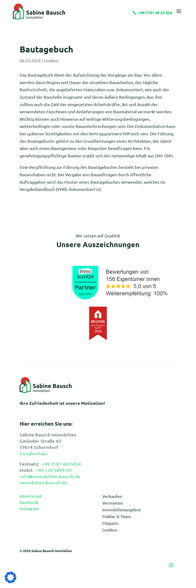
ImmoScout (31, 495)
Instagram (29, 508)
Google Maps (34, 453)
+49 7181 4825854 (61, 463)
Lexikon (51, 60)
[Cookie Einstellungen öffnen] (10, 581)
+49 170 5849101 (54, 470)
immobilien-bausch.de (43, 482)
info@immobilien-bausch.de (50, 476)
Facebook (29, 502)
